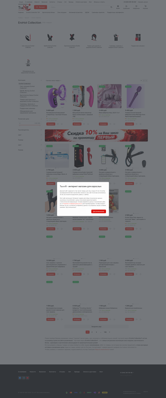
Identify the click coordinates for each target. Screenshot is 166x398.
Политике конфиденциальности (72, 203)
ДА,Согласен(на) (98, 211)
